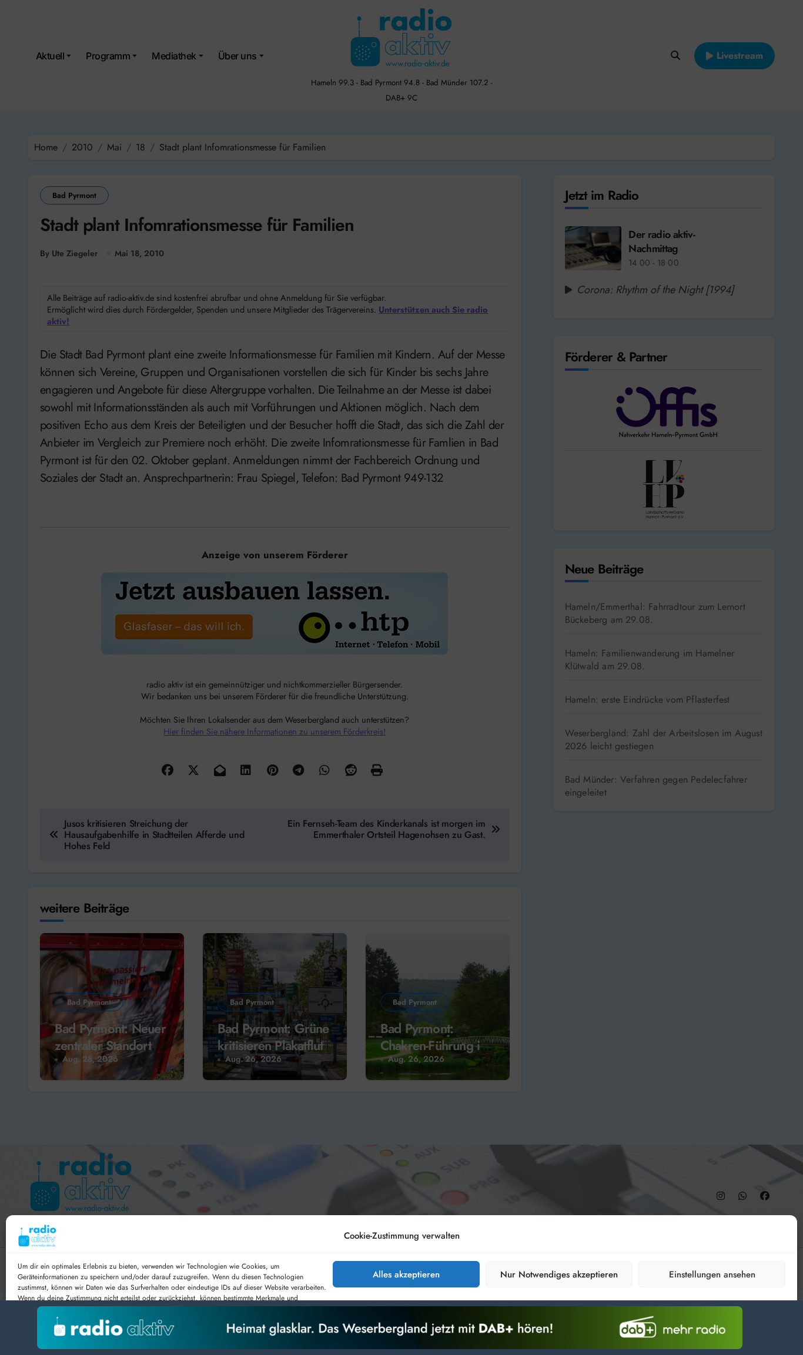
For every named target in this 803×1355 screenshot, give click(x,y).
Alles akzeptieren (406, 1274)
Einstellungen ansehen (712, 1274)
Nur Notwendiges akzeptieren (559, 1274)
